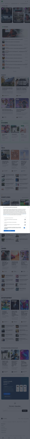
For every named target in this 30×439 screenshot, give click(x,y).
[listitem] (15, 217)
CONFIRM (9, 230)
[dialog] (15, 219)
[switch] (25, 219)
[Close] (28, 207)
